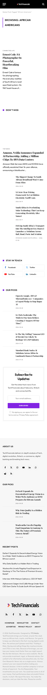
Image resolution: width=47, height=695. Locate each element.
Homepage (9, 623)
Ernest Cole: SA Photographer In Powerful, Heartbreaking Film (12, 61)
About (38, 627)
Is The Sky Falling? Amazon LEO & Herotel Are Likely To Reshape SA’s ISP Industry (30, 337)
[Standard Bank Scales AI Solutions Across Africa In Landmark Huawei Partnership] (8, 354)
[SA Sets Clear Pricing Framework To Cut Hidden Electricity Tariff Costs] (8, 196)
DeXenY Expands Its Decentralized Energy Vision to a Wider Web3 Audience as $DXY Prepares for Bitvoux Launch (30, 495)
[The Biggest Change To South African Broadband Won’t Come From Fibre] (8, 180)
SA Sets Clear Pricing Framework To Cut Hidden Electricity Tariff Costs (27, 195)
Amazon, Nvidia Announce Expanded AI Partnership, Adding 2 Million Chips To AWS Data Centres (23, 156)
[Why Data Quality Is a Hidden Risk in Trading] (8, 514)
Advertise (11, 627)
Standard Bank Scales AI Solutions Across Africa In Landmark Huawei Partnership (29, 353)
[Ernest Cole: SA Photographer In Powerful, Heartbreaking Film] (12, 40)
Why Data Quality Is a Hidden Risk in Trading (29, 511)
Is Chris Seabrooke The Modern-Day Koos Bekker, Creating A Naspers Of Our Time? (27, 319)
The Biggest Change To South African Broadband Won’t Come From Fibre (29, 180)
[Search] (43, 4)
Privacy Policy (24, 415)
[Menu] (4, 4)
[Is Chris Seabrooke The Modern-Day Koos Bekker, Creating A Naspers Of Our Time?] (8, 318)
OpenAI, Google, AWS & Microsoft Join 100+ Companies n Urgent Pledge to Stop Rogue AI (29, 300)
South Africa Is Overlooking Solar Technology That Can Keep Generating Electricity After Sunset (30, 211)
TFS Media (35, 633)
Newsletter (22, 623)
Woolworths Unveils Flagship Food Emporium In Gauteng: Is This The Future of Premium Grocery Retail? (29, 529)
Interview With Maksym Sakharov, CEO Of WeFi (22, 579)
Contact (35, 623)
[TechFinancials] (23, 4)
